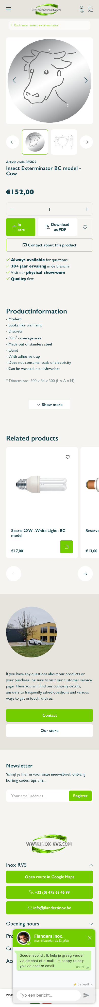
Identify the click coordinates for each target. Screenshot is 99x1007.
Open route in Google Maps (49, 876)
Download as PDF (60, 227)
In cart (21, 227)
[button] (14, 80)
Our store (49, 730)
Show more (52, 404)
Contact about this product (52, 245)
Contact (49, 715)
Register (80, 795)
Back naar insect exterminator (36, 25)
